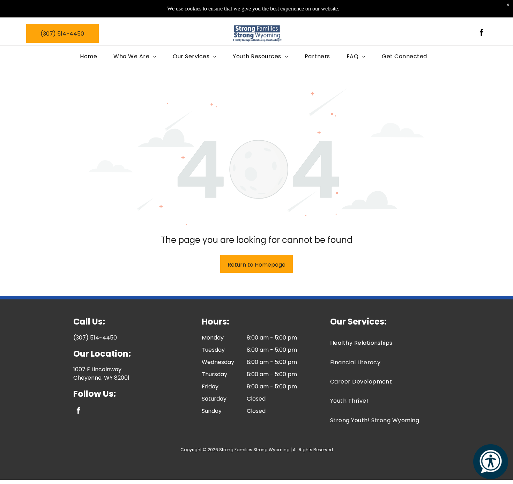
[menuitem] (91, 56)
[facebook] (481, 33)
